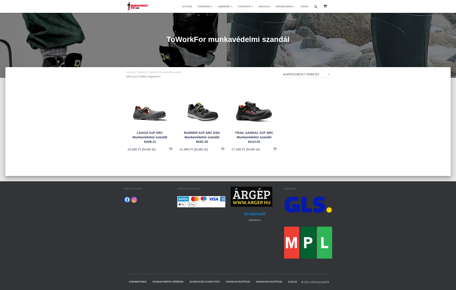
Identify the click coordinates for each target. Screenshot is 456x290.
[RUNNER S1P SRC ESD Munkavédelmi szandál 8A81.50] (202, 104)
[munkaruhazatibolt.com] (138, 6)
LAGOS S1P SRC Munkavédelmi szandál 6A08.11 (150, 137)
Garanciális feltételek (269, 282)
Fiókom (304, 6)
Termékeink (204, 6)
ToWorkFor (245, 6)
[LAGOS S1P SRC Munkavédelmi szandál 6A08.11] (149, 104)
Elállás (292, 282)
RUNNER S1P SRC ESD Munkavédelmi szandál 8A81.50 (202, 137)
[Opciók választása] (170, 149)
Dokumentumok (138, 282)
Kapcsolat (264, 6)
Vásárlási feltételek (238, 282)
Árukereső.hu (255, 220)
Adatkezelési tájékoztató (204, 282)
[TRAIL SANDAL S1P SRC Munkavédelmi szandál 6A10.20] (254, 104)
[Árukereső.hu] (255, 215)
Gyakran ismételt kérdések (167, 282)
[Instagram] (134, 199)
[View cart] (325, 6)
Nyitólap (187, 6)
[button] (211, 6)
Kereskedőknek (284, 6)
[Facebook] (127, 199)
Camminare (224, 6)
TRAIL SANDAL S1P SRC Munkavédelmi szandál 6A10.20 (254, 137)
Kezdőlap (130, 72)
